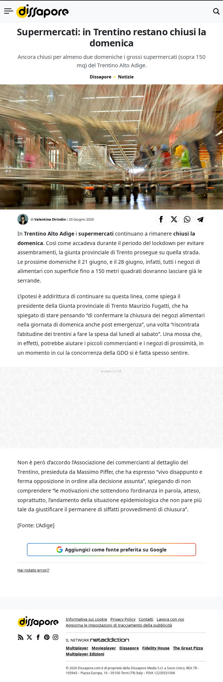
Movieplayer (104, 648)
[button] (161, 219)
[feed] (20, 637)
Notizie (126, 77)
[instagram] (55, 637)
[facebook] (38, 637)
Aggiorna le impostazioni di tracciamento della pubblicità (119, 625)
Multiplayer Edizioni (85, 653)
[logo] (42, 11)
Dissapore (100, 77)
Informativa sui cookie (86, 619)
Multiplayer (77, 648)
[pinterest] (46, 637)
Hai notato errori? (33, 570)
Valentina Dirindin (50, 219)
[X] (29, 637)
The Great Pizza (188, 648)
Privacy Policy (122, 619)
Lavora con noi (170, 619)
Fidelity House (156, 648)
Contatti (146, 619)
